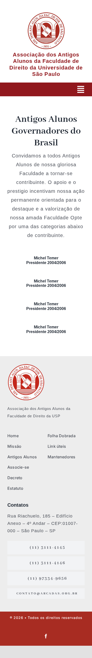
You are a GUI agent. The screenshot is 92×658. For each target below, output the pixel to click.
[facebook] (46, 636)
